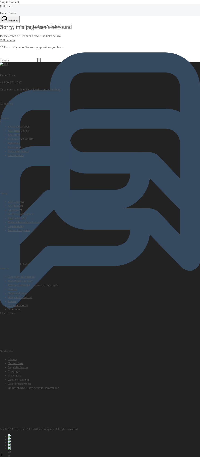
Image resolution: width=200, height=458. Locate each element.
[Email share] (104, 448)
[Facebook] (104, 435)
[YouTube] (104, 438)
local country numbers (46, 89)
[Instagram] (104, 445)
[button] (19, 383)
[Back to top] (1, 454)
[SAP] (4, 64)
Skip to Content (9, 2)
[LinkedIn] (104, 442)
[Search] (39, 60)
